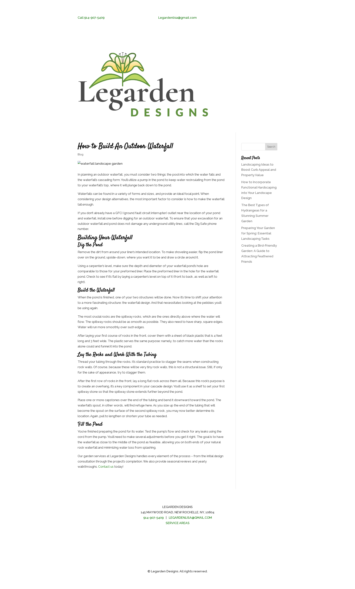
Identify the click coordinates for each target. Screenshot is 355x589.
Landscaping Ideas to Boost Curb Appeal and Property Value (258, 170)
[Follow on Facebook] (260, 18)
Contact (272, 101)
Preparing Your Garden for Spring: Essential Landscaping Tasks (258, 233)
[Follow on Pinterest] (170, 534)
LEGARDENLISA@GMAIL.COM (190, 517)
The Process (258, 68)
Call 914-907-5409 (91, 17)
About (273, 68)
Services (240, 68)
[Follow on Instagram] (267, 18)
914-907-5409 (153, 517)
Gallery (245, 101)
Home (227, 68)
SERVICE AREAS (178, 523)
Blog (260, 101)
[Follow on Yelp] (274, 18)
